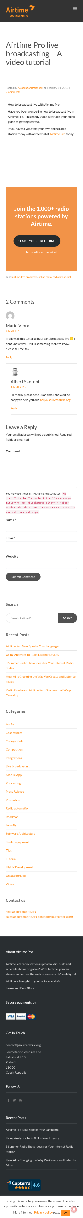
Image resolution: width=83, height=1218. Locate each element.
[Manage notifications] (74, 1209)
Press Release (15, 791)
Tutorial (11, 859)
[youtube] (20, 1100)
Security (11, 825)
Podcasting (13, 783)
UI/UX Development (19, 867)
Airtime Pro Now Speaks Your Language (32, 646)
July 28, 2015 (13, 331)
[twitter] (14, 1100)
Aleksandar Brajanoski (30, 87)
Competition (14, 749)
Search (67, 618)
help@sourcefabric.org (55, 400)
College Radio (15, 741)
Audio (10, 724)
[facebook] (8, 1100)
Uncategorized (16, 875)
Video (10, 884)
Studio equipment (17, 842)
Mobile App (14, 775)
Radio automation (17, 808)
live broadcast (29, 276)
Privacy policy (43, 1212)
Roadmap (12, 817)
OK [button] (65, 1212)
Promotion (13, 800)
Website (12, 556)
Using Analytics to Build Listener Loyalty (32, 654)
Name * (11, 519)
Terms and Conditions (20, 988)
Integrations (14, 758)
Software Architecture (20, 833)
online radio (45, 276)
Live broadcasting (18, 766)
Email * (10, 538)
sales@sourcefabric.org (21, 916)
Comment (13, 451)
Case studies (14, 732)
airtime (16, 276)
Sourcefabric (52, 981)
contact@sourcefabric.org (55, 916)
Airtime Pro (57, 134)
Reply (9, 357)
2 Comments (13, 91)
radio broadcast (62, 276)
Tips (9, 850)
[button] (37, 241)
